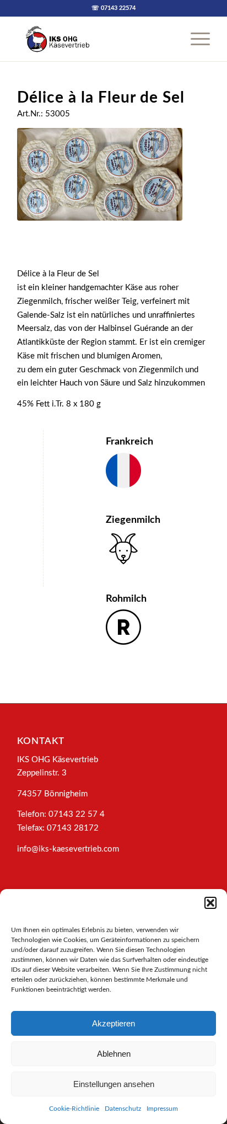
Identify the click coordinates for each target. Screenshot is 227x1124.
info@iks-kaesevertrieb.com (68, 849)
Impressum (162, 1108)
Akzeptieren (113, 1023)
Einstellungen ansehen (113, 1084)
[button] (210, 902)
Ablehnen (114, 1053)
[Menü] (195, 39)
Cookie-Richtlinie (74, 1108)
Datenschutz (123, 1108)
